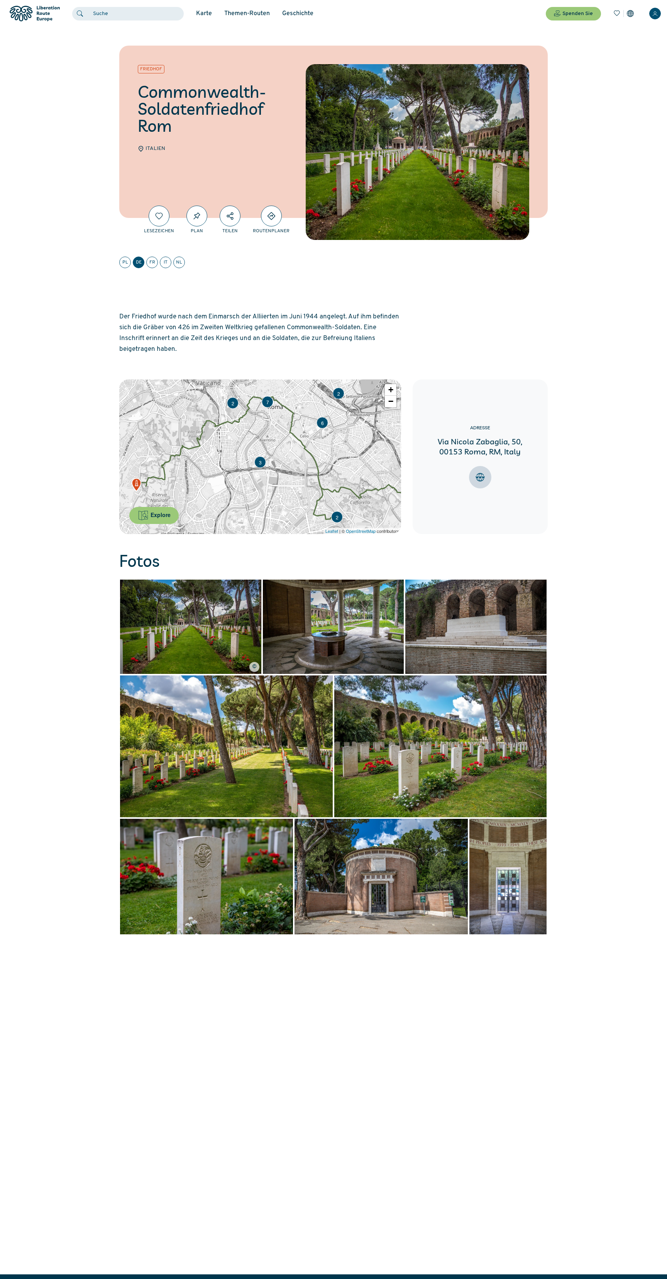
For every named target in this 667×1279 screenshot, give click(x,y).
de (139, 262)
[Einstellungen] (630, 13)
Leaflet (331, 531)
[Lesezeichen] (616, 13)
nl (179, 262)
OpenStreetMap (361, 531)
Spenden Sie (577, 14)
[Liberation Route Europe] (34, 14)
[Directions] (271, 216)
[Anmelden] (655, 13)
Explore (160, 515)
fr (152, 262)
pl (125, 262)
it (166, 262)
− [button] (390, 401)
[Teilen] (230, 216)
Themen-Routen (247, 13)
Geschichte (297, 13)
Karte (204, 13)
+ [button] (390, 390)
